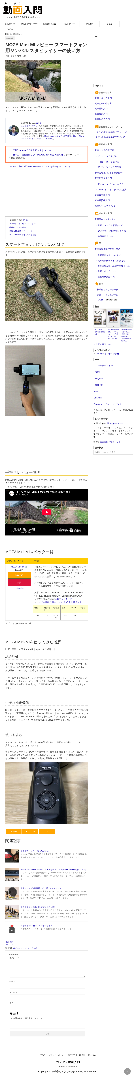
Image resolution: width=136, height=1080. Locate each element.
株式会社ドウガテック (30, 126)
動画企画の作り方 (103, 103)
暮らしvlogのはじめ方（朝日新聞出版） (60, 136)
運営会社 (81, 1055)
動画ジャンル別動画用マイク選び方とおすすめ (41, 888)
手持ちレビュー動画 (17, 227)
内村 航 (38, 123)
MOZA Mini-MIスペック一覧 (21, 231)
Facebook (98, 385)
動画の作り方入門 (103, 98)
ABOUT (42, 1055)
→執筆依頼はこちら (103, 344)
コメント (14, 958)
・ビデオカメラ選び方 (106, 156)
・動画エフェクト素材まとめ (109, 225)
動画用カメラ (70, 24)
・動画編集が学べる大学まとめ (110, 260)
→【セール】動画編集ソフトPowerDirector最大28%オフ (37, 154)
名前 (12, 981)
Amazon (19, 575)
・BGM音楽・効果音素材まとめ (111, 231)
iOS (57, 599)
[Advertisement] (46, 189)
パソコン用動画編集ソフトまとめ (112, 132)
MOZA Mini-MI (17, 566)
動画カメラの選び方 (104, 150)
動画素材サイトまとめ (105, 219)
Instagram (98, 378)
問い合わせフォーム (116, 423)
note (96, 391)
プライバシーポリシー (57, 1055)
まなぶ (109, 24)
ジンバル (9, 944)
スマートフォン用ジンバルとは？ (23, 224)
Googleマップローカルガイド (108, 404)
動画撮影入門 (101, 108)
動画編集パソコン (50, 24)
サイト (12, 1003)
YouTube (10, 29)
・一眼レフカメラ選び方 (107, 162)
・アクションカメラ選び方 (108, 167)
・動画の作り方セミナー (107, 271)
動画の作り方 (10, 24)
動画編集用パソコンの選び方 (108, 173)
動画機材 (9, 942)
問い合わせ (92, 1055)
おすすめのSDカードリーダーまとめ (37, 926)
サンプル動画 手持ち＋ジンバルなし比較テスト (59, 602)
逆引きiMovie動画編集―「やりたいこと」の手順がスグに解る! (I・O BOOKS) (113, 334)
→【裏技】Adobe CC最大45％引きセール (29, 150)
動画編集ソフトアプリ (30, 24)
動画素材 (89, 24)
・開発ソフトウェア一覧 (106, 294)
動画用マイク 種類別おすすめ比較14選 (38, 907)
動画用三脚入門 (102, 195)
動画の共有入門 (102, 119)
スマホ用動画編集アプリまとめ (110, 137)
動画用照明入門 (102, 200)
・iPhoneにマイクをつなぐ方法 (111, 184)
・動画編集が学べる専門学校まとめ (113, 266)
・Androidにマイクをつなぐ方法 (111, 189)
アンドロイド (65, 599)
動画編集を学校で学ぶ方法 (107, 249)
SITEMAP (71, 1055)
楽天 (19, 582)
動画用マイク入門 (103, 178)
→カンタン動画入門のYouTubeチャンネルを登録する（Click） (39, 166)
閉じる (26, 220)
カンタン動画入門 (68, 1062)
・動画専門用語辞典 (105, 277)
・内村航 (99, 299)
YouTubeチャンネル (103, 365)
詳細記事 (20, 588)
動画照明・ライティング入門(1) (35, 851)
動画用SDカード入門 (105, 205)
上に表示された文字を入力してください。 (27, 1018)
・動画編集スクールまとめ (108, 255)
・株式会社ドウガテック (106, 289)
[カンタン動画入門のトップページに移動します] (22, 8)
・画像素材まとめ (104, 236)
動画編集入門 (101, 113)
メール (13, 992)
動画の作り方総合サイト (68, 1067)
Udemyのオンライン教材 (107, 354)
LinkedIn (98, 397)
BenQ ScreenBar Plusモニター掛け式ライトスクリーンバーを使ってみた (53, 869)
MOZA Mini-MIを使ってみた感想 (22, 235)
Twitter (97, 372)
